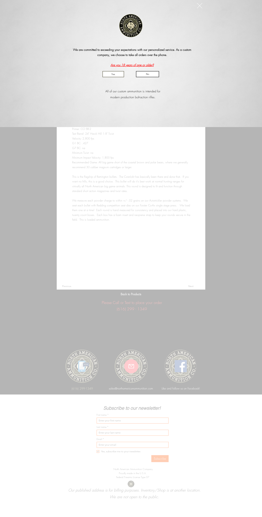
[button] (199, 5)
